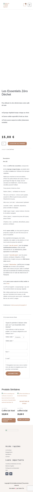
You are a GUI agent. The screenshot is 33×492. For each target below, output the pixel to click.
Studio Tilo (21, 488)
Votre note (10, 337)
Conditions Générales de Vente (13, 463)
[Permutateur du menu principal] (29, 5)
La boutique (8, 450)
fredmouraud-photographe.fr (19, 305)
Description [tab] (6, 158)
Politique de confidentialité (12, 468)
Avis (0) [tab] (5, 161)
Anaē (7, 283)
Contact (8, 456)
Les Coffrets (10, 149)
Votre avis (9, 341)
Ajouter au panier (17, 143)
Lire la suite (23, 419)
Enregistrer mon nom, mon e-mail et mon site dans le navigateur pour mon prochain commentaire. (16, 367)
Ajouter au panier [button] (7, 420)
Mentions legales (10, 466)
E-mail (8, 358)
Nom (7, 352)
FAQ (7, 470)
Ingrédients (8, 454)
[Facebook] (7, 473)
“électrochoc (12, 264)
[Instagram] (10, 473)
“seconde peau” (13, 255)
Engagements (9, 452)
